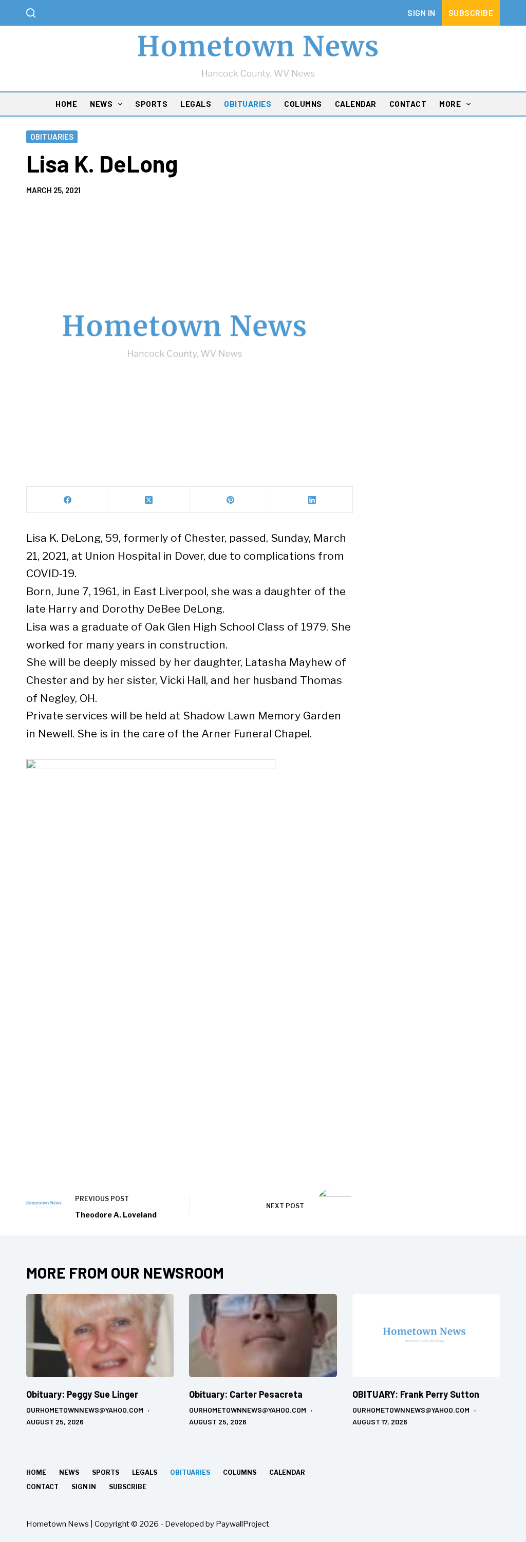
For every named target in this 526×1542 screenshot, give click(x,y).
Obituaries (247, 103)
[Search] (30, 12)
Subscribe (471, 12)
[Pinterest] (231, 500)
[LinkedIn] (312, 500)
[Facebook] (67, 500)
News (101, 103)
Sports (151, 103)
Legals (195, 103)
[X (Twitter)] (149, 500)
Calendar (356, 103)
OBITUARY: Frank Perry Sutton (415, 1394)
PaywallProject (242, 1524)
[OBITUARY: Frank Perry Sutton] (426, 1335)
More (450, 103)
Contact (408, 103)
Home (66, 103)
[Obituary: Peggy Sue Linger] (100, 1335)
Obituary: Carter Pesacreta (246, 1394)
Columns (303, 103)
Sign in (421, 12)
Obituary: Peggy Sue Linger (82, 1394)
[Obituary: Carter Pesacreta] (262, 1335)
